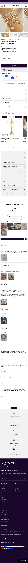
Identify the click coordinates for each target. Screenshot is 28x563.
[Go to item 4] (15, 35)
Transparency (17, 495)
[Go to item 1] (3, 35)
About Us (17, 492)
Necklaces (3, 488)
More (14, 408)
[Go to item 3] (11, 35)
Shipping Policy (4, 510)
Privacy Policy (4, 514)
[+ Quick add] (20, 135)
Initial (2, 497)
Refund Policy (4, 512)
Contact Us (17, 488)
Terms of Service (4, 517)
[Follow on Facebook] (2, 539)
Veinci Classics (4, 501)
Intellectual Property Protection (5, 522)
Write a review (12, 239)
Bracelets (3, 490)
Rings (2, 495)
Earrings (3, 492)
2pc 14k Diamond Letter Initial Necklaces (10, 138)
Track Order (17, 490)
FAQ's (16, 486)
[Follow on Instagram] (5, 539)
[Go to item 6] (24, 35)
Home (2, 486)
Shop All (3, 504)
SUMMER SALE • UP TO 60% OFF (14, 0)
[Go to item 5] (20, 35)
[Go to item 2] (7, 35)
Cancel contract (22, 560)
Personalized (3, 499)
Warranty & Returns (5, 519)
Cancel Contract (4, 525)
